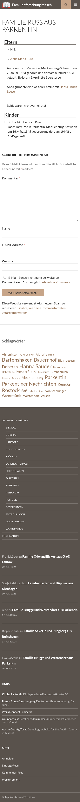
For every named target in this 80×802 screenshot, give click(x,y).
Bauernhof (45, 360)
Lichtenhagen (15, 470)
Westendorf (31, 395)
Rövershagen (14, 507)
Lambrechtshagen (17, 463)
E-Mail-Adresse (13, 245)
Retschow (12, 492)
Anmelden (8, 758)
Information (10, 535)
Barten (50, 354)
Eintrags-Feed (10, 765)
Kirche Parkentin (12, 694)
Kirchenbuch (59, 371)
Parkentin (55, 377)
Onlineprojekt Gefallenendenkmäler (23, 718)
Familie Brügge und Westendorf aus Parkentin (44, 610)
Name (7, 228)
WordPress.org (11, 779)
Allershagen (27, 354)
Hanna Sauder (35, 366)
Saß (24, 391)
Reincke (64, 384)
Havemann (59, 367)
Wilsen (45, 395)
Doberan (10, 366)
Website (7, 261)
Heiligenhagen (15, 449)
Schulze (33, 391)
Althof (40, 354)
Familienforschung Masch (32, 5)
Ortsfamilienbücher (15, 420)
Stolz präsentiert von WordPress (18, 797)
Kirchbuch (43, 372)
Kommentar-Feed (12, 772)
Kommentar (11, 178)
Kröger (6, 378)
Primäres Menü (75, 4)
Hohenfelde (8, 372)
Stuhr (41, 391)
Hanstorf (12, 442)
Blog (61, 360)
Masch (16, 378)
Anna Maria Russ (21, 58)
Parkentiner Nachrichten (29, 384)
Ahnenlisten (10, 354)
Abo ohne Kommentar (56, 282)
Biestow (11, 427)
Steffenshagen (15, 514)
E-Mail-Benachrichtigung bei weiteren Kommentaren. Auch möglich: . (37, 280)
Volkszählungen (55, 391)
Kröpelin (11, 456)
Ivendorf (22, 372)
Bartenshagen (17, 360)
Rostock (11, 390)
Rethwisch (12, 485)
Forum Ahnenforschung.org (19, 701)
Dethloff (70, 360)
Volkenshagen (15, 521)
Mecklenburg (32, 377)
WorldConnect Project (16, 711)
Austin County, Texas (14, 729)
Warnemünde (12, 396)
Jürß (33, 371)
